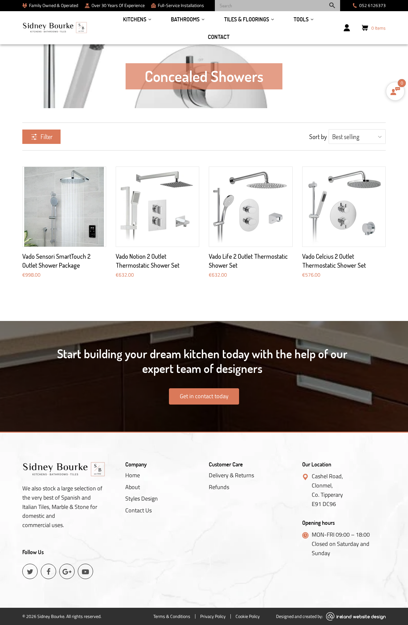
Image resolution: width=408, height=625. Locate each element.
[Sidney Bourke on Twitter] (30, 571)
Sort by (318, 136)
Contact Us (138, 510)
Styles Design (141, 498)
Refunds (219, 487)
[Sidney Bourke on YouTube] (85, 571)
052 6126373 (372, 5)
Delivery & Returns (231, 475)
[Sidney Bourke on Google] (67, 571)
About (132, 487)
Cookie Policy (248, 616)
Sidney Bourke (50, 616)
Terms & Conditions (171, 616)
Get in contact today (204, 396)
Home (132, 475)
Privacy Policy (213, 616)
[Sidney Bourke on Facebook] (48, 571)
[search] (277, 5)
